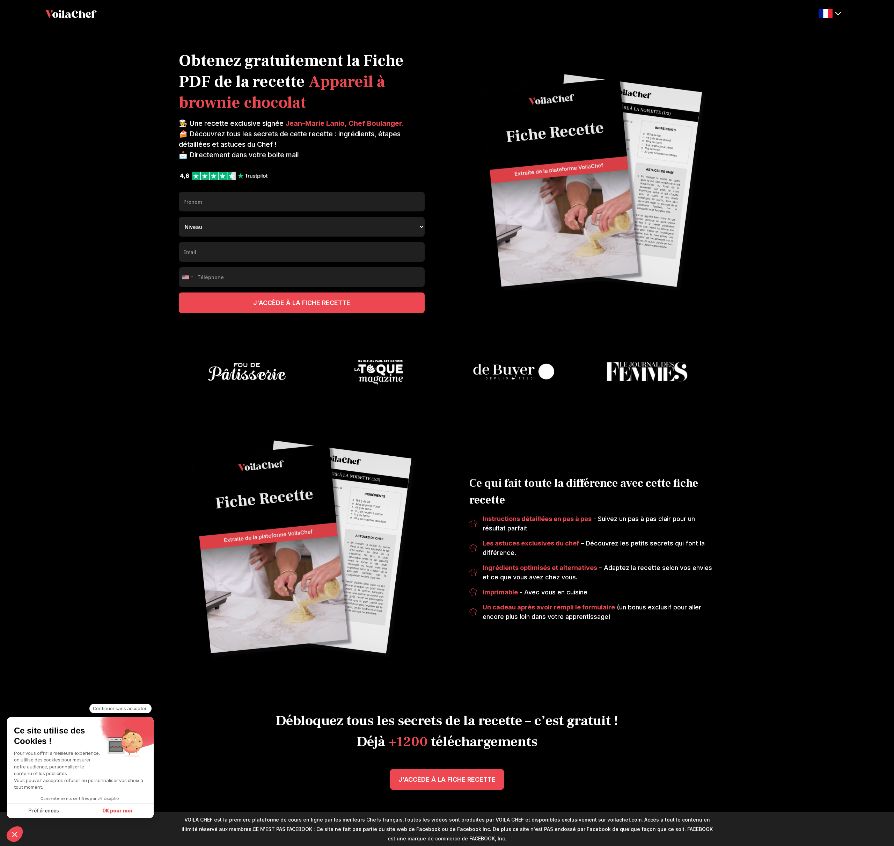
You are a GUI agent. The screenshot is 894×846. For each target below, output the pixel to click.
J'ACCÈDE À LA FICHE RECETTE (447, 779)
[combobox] (187, 277)
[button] (830, 13)
